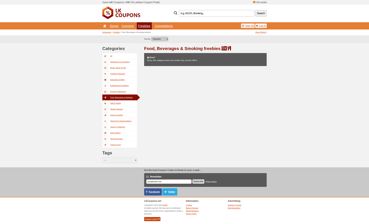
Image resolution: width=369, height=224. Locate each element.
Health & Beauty (116, 109)
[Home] (104, 25)
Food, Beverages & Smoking (121, 98)
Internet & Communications (120, 121)
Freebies (144, 25)
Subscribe (198, 181)
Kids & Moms (115, 133)
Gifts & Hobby (115, 103)
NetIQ (165, 205)
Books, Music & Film (118, 68)
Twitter (171, 192)
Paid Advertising (234, 208)
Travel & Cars (115, 145)
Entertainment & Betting (119, 86)
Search (261, 13)
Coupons (128, 25)
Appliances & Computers (120, 62)
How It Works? (261, 32)
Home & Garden (116, 115)
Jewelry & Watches (117, 127)
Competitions (164, 25)
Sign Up (249, 25)
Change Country (151, 219)
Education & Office (117, 80)
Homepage (106, 32)
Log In (262, 25)
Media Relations (192, 211)
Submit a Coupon (234, 205)
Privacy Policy (211, 182)
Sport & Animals (116, 139)
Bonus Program (192, 208)
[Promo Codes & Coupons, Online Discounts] (121, 18)
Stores (114, 25)
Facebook (154, 192)
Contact (189, 205)
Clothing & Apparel (117, 74)
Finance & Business (118, 92)
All (111, 56)
